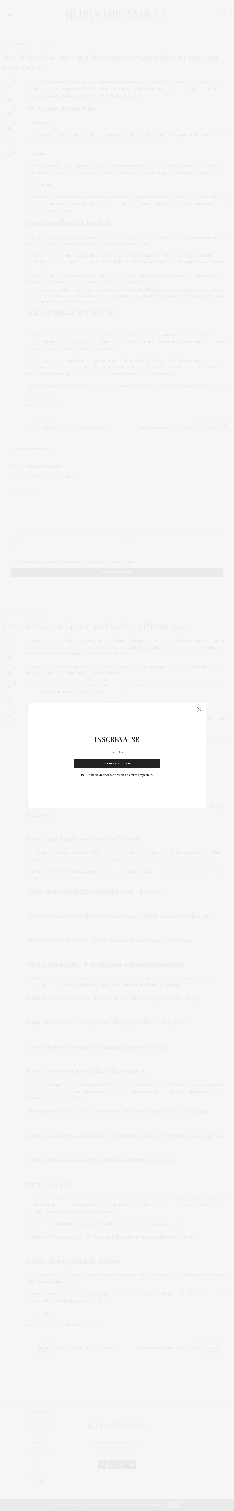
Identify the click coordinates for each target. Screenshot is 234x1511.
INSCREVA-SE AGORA (117, 763)
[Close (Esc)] (199, 709)
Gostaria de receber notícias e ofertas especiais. (119, 775)
